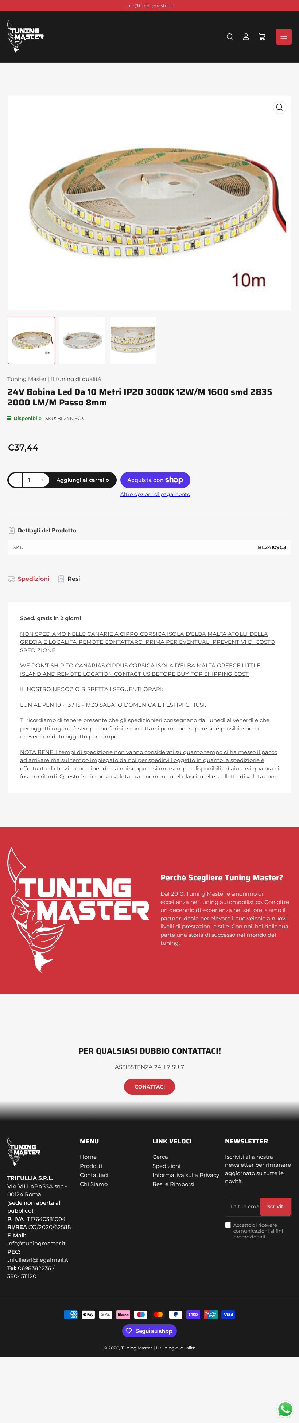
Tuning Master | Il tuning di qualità (54, 379)
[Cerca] (230, 37)
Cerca (160, 1156)
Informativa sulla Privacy (185, 1175)
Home (88, 1156)
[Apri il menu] (284, 37)
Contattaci (94, 1175)
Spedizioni (34, 578)
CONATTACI (150, 1086)
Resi (73, 578)
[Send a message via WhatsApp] (285, 1409)
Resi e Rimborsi (173, 1184)
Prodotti (91, 1165)
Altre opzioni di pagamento (155, 494)
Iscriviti (275, 1206)
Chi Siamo (94, 1184)
